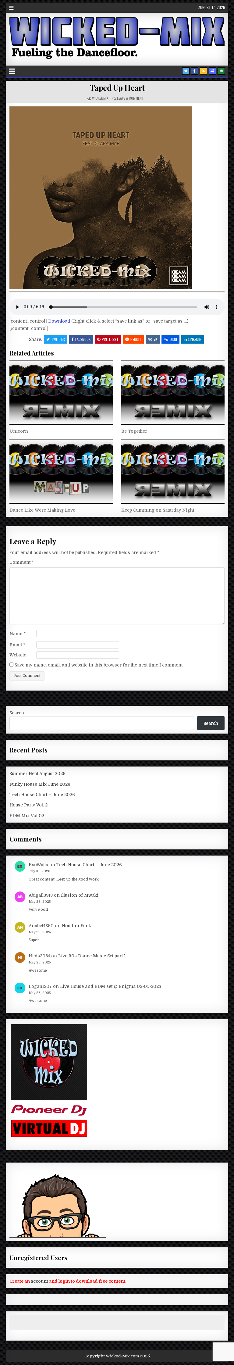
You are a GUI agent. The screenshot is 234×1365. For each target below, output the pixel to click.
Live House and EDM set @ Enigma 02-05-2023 (110, 986)
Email (17, 644)
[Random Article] (212, 71)
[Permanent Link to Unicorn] (61, 392)
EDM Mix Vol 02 (26, 815)
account (39, 1281)
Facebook (82, 339)
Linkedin (194, 339)
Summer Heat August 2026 (37, 773)
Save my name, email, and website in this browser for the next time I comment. (99, 665)
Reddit (135, 339)
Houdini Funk (76, 925)
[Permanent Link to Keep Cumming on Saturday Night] (173, 471)
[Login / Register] (221, 71)
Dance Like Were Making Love (42, 510)
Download (59, 321)
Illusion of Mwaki (79, 895)
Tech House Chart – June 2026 (42, 794)
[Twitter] (186, 71)
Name (17, 633)
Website (17, 654)
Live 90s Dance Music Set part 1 (92, 955)
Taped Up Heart (117, 87)
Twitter (58, 339)
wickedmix (100, 98)
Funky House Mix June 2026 (39, 784)
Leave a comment (130, 98)
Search (16, 712)
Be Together (134, 431)
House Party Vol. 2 (28, 804)
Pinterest (110, 339)
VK (155, 339)
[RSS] (203, 71)
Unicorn (18, 431)
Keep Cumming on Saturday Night (157, 510)
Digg (173, 339)
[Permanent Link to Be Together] (173, 392)
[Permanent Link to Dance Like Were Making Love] (61, 471)
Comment (21, 562)
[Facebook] (194, 71)
